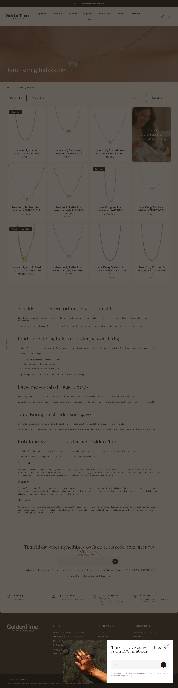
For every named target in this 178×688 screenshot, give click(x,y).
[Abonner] (163, 665)
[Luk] (167, 645)
